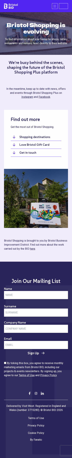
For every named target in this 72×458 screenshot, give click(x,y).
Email (8, 339)
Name (8, 289)
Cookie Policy (36, 433)
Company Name (15, 322)
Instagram (27, 97)
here (32, 248)
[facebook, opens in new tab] (29, 393)
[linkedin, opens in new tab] (42, 393)
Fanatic (38, 439)
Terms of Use (27, 375)
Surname (10, 306)
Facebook (44, 97)
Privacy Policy (48, 375)
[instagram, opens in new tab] (36, 393)
